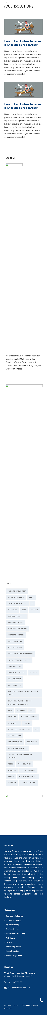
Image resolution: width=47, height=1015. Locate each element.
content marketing (16, 635)
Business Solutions (15, 622)
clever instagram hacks (17, 628)
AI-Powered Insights (16, 597)
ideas (10, 710)
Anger (31, 597)
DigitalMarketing (15, 647)
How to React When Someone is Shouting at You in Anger (22, 43)
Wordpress (12, 783)
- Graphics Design (11, 929)
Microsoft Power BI (29, 717)
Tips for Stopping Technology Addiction (20, 756)
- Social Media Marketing (14, 933)
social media (32, 742)
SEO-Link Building (14, 735)
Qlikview (27, 723)
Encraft (9, 942)
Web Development (28, 770)
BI (32, 603)
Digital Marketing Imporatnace (20, 654)
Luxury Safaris (11, 877)
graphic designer (14, 685)
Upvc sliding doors (13, 947)
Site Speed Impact (15, 742)
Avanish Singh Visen (14, 955)
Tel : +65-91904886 (15, 982)
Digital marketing (15, 641)
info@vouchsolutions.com (19, 988)
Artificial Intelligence (17, 603)
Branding (34, 610)
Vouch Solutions (24, 764)
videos (10, 764)
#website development (17, 591)
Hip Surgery (28, 877)
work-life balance (28, 783)
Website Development (28, 776)
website (11, 776)
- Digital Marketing (11, 925)
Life (31, 710)
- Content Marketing (12, 920)
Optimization (13, 723)
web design (12, 770)
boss (24, 610)
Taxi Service (24, 881)
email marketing (14, 666)
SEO (36, 729)
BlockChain (12, 610)
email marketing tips (16, 672)
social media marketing (17, 748)
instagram (21, 710)
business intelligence (16, 616)
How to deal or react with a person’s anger (23, 693)
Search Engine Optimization (19, 729)
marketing (12, 717)
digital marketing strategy (19, 660)
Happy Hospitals (12, 951)
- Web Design (9, 938)
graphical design (14, 679)
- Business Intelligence (13, 916)
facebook (33, 672)
